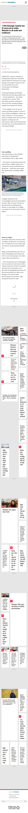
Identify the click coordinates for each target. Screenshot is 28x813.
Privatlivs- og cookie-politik (14, 794)
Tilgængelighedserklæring (14, 797)
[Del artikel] (5, 66)
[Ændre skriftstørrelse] (2, 66)
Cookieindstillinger (12, 796)
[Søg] (25, 801)
